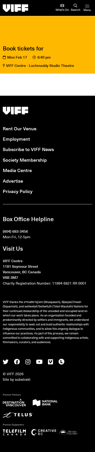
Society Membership (25, 159)
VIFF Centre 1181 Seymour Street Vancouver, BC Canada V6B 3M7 (22, 269)
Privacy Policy (18, 191)
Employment (16, 138)
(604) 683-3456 (15, 231)
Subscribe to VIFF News (28, 149)
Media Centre (17, 170)
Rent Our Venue (19, 128)
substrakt (22, 379)
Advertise (13, 180)
